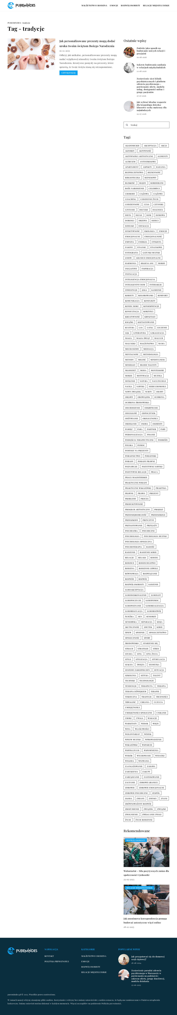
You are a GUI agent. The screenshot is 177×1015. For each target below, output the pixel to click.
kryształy (150, 317)
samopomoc (152, 600)
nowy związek (133, 391)
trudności (162, 697)
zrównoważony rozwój (138, 804)
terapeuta (147, 686)
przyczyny (148, 520)
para (140, 429)
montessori (157, 370)
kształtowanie (146, 322)
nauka (128, 386)
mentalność (132, 354)
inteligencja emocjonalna (140, 279)
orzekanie (131, 424)
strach (129, 648)
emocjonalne (132, 236)
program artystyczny (137, 509)
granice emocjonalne (148, 258)
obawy (159, 391)
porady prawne (146, 461)
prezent (153, 493)
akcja (164, 145)
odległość (131, 413)
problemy (130, 499)
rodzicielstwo (147, 563)
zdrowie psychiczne (136, 793)
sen (140, 616)
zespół (156, 793)
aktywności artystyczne (139, 156)
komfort (163, 295)
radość (150, 547)
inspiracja (147, 268)
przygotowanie (133, 525)
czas (146, 204)
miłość (142, 359)
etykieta (156, 242)
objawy (129, 397)
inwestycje (131, 290)
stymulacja (158, 659)
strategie (143, 648)
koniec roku (132, 306)
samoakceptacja (134, 590)
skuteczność (132, 627)
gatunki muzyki (151, 252)
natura (144, 381)
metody (129, 359)
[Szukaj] (127, 125)
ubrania (144, 702)
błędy (142, 183)
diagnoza (158, 210)
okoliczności (150, 418)
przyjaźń (152, 525)
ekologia (149, 231)
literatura (139, 333)
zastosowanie (151, 777)
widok (144, 723)
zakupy (146, 771)
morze (128, 375)
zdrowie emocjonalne (151, 787)
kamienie (156, 290)
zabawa (151, 766)
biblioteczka (132, 177)
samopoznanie (133, 606)
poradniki (150, 456)
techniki (130, 680)
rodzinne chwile (148, 568)
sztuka (145, 675)
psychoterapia (133, 547)
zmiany (141, 798)
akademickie (132, 145)
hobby (161, 263)
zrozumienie (132, 809)
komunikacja (132, 301)
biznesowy (150, 177)
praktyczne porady (136, 483)
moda (143, 370)
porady (129, 461)
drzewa (143, 220)
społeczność (132, 638)
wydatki (160, 755)
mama (161, 343)
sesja (159, 622)
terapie (155, 691)
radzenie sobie (148, 552)
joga (144, 290)
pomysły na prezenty (137, 450)
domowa (160, 215)
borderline (157, 183)
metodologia (150, 354)
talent (157, 675)
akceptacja (150, 145)
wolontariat (132, 734)
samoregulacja (134, 611)
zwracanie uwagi (152, 814)
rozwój (143, 579)
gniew (128, 258)
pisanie (151, 434)
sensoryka (131, 622)
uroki (128, 718)
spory (147, 638)
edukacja (144, 226)
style (128, 659)
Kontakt (49, 956)
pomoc (141, 445)
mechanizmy (132, 349)
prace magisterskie (136, 477)
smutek (148, 627)
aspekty (147, 167)
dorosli (129, 220)
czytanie (130, 210)
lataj (150, 327)
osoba (144, 424)
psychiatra (131, 531)
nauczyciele (159, 381)
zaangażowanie (134, 766)
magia (128, 338)
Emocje (114, 5)
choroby (130, 194)
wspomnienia (151, 750)
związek (148, 809)
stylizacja (142, 659)
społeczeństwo (157, 632)
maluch (158, 338)
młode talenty (148, 365)
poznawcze (131, 466)
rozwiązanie (150, 573)
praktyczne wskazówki (138, 488)
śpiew (128, 632)
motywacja (143, 375)
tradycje (146, 697)
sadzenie (153, 584)
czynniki (158, 204)
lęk (127, 333)
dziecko (129, 226)
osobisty (157, 424)
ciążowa (144, 194)
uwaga (139, 718)
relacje (129, 557)
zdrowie (130, 787)
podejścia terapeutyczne (139, 440)
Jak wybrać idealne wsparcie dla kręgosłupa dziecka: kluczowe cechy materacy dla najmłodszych (152, 106)
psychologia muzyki (155, 536)
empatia (129, 242)
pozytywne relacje (136, 472)
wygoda (129, 761)
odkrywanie (151, 408)
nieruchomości (157, 386)
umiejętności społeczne (138, 713)
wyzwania (143, 761)
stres (156, 648)
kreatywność (132, 317)
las (141, 327)
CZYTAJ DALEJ (69, 72)
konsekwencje (151, 306)
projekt (158, 509)
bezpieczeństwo (134, 172)
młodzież (130, 370)
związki (161, 809)
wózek (147, 734)
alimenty (163, 156)
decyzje (143, 210)
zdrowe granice (149, 782)
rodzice (129, 563)
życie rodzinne (144, 820)
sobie (160, 627)
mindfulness (157, 359)
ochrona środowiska (137, 402)
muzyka (158, 375)
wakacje (152, 718)
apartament (132, 167)
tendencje (131, 686)
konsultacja (132, 311)
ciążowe (158, 194)
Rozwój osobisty (130, 5)
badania (161, 167)
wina (128, 729)
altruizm (130, 161)
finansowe (156, 247)
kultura (129, 327)
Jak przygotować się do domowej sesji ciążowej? (147, 958)
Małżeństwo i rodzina (94, 5)
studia (129, 654)
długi (139, 215)
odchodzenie (132, 408)
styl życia (152, 654)
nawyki (140, 386)
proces (145, 499)
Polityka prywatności (57, 961)
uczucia (158, 702)
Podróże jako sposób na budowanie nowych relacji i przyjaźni (151, 51)
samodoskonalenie (136, 595)
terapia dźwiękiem (135, 691)
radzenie (130, 552)
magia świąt (143, 338)
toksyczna (131, 697)
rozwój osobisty (134, 584)
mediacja (148, 349)
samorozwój (154, 611)
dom (148, 215)
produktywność (134, 504)
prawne (129, 493)
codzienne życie (149, 199)
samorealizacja (155, 606)
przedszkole (158, 515)
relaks (142, 557)
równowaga (132, 573)
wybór (128, 755)
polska (129, 445)
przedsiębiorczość (136, 515)
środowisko (132, 643)
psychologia (132, 536)
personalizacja (134, 434)
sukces (129, 664)
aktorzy (130, 151)
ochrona (159, 397)
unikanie (161, 713)
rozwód (129, 579)
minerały (130, 365)
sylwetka (154, 664)
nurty (148, 391)
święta (141, 664)
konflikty (149, 301)
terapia (161, 686)
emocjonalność (153, 236)
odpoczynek (148, 413)
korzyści (148, 311)
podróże (163, 440)
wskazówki (131, 745)
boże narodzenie (134, 188)
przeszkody (131, 520)
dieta (128, 215)
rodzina (129, 568)
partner (151, 429)
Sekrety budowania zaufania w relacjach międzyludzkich (151, 66)
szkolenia (130, 675)
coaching (130, 199)
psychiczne (148, 531)
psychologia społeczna (138, 541)
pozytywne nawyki (152, 466)
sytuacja (159, 670)
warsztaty (131, 723)
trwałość (130, 702)
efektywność (132, 231)
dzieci (155, 220)
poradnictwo (132, 456)
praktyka (161, 488)
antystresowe (148, 161)
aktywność (145, 151)
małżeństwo (147, 343)
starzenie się (150, 643)
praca (154, 472)
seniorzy (151, 616)
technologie (146, 680)
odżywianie (131, 418)
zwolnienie (131, 814)
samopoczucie (133, 600)
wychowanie (144, 755)
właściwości (142, 729)
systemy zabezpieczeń (137, 670)
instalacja (131, 274)
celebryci (154, 188)
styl (139, 654)
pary (163, 429)
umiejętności (132, 707)
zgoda (128, 798)
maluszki (130, 343)
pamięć (129, 429)
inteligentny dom (135, 284)
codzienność (132, 204)
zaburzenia (131, 771)
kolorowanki (145, 295)
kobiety (129, 295)
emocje (163, 231)
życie (128, 820)
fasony (129, 247)
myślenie (130, 381)
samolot (156, 595)
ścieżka (129, 616)
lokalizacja (157, 333)
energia (142, 242)
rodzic (154, 557)
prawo (141, 493)
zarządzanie (132, 777)
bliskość (130, 183)
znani (164, 798)
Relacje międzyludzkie (156, 5)
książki (129, 322)
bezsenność (154, 172)
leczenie (162, 327)
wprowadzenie (153, 739)
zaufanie (130, 782)
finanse (141, 247)
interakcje (156, 284)
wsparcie (147, 745)
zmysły (153, 798)
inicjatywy (131, 268)
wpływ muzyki (133, 739)
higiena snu (147, 263)
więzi (156, 723)
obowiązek (144, 397)
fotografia (131, 252)
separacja (146, 622)
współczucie (132, 750)
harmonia (130, 263)
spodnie (140, 632)
